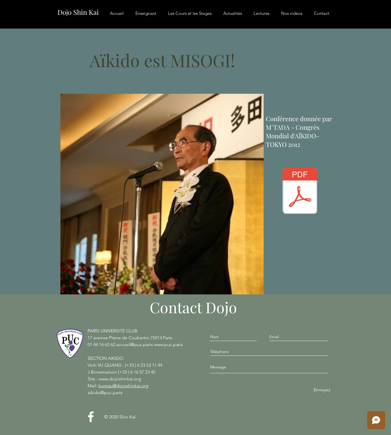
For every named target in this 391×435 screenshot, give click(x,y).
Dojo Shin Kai (78, 12)
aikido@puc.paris (105, 392)
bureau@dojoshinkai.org (123, 385)
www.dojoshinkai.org (120, 379)
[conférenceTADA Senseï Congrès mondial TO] (300, 191)
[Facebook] (91, 417)
